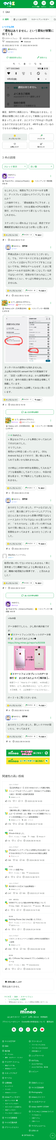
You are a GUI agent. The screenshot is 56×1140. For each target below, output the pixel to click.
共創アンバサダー (10, 1110)
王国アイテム (36, 1118)
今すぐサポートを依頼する (13, 1107)
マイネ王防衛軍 (37, 1088)
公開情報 (8, 1083)
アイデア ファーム (12, 1062)
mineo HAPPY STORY (40, 1107)
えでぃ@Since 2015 (19, 302)
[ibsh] (4, 50)
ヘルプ (24, 1017)
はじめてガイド (13, 1017)
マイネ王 (7, 1089)
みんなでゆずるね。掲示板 (40, 1067)
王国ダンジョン (37, 1083)
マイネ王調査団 (11, 1118)
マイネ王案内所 (11, 1122)
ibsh (11, 49)
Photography (36, 1092)
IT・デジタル (9, 1054)
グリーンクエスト (12, 1127)
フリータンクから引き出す (40, 1048)
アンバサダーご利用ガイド (13, 1113)
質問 (7, 19)
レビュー (34, 1071)
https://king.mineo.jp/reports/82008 (26, 642)
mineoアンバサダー (12, 1097)
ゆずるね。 (35, 1060)
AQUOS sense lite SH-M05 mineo (36, 38)
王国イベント (36, 1121)
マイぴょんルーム (38, 1126)
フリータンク (36, 1041)
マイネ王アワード (38, 1102)
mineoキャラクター (11, 1092)
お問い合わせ (33, 1017)
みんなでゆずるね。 (38, 1064)
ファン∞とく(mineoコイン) (42, 1111)
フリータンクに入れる (38, 1044)
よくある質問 (21, 19)
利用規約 (44, 1017)
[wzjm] (4, 176)
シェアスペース (37, 1056)
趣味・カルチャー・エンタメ (14, 1057)
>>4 (10, 435)
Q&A (7, 12)
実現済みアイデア (10, 1068)
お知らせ (34, 1131)
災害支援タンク (36, 1051)
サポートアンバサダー (40, 19)
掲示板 (7, 1051)
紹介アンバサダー (10, 1100)
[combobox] (14, 166)
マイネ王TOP (10, 1041)
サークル (8, 1078)
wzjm (10, 175)
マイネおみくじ (36, 1115)
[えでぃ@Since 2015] (4, 304)
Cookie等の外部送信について (33, 1022)
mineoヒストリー (38, 1097)
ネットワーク (9, 1086)
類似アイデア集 (10, 1065)
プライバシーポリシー (11, 1022)
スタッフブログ (11, 1073)
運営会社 (50, 1022)
